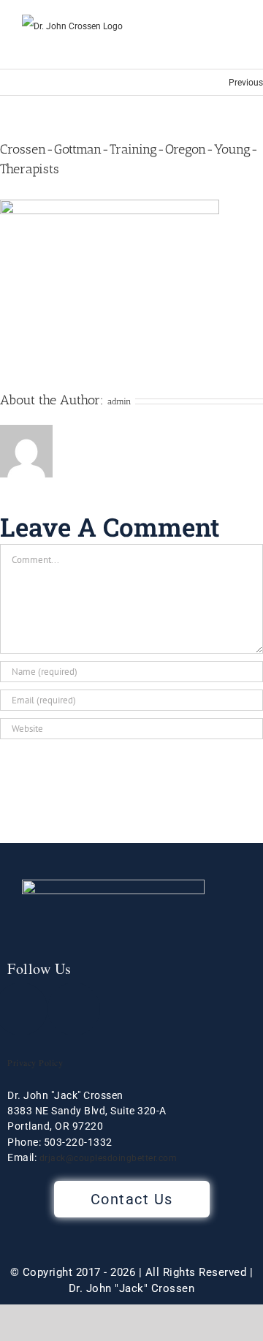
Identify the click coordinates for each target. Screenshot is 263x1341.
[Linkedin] (73, 1009)
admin (119, 401)
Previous (246, 83)
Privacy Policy (35, 1062)
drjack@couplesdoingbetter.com (108, 1158)
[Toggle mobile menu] (235, 46)
